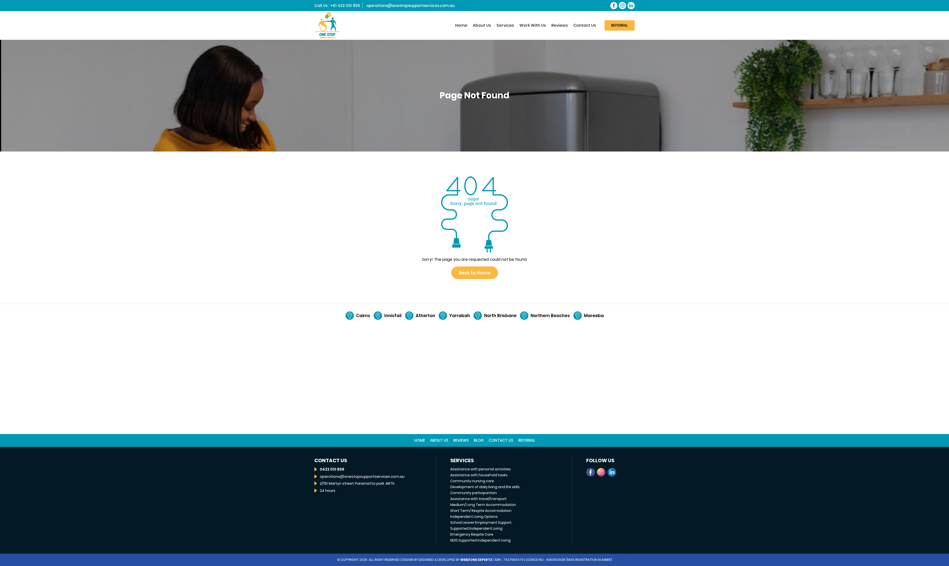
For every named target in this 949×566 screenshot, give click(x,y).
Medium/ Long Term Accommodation (483, 504)
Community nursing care (472, 481)
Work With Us (532, 25)
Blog (479, 440)
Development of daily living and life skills (485, 486)
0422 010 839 (332, 469)
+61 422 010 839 (345, 5)
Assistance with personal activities (480, 469)
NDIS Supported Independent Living (480, 540)
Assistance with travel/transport (478, 498)
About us (482, 25)
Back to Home (475, 273)
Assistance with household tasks (479, 475)
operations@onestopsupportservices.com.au (410, 5)
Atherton (425, 316)
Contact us (501, 440)
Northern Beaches (550, 316)
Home (461, 25)
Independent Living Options (474, 516)
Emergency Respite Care (471, 534)
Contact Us (584, 25)
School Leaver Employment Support (481, 522)
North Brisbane (500, 316)
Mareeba (594, 316)
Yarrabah (459, 316)
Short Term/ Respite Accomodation (481, 510)
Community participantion (473, 492)
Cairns (363, 316)
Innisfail (393, 316)
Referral (619, 25)
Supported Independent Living (476, 528)
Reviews (559, 25)
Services (505, 25)
